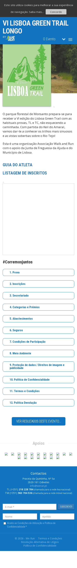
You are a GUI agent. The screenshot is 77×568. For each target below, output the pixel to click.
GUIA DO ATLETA (17, 164)
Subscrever (66, 506)
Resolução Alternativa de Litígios (40, 542)
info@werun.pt (38, 485)
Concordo (56, 12)
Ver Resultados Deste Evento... (38, 421)
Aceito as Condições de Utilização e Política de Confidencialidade (31, 525)
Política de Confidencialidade (39, 545)
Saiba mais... (36, 12)
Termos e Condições (50, 538)
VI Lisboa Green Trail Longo (35, 27)
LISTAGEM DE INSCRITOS (25, 173)
